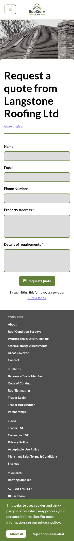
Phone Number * (17, 188)
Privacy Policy (18, 442)
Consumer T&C (18, 435)
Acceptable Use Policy (23, 449)
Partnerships (17, 412)
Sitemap (13, 463)
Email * (9, 167)
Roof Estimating (19, 390)
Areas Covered (18, 353)
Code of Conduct (20, 383)
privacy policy (37, 297)
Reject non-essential (48, 534)
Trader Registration (21, 404)
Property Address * (19, 210)
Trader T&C (16, 428)
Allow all (16, 534)
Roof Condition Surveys (24, 331)
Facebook (18, 496)
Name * (9, 146)
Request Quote (39, 281)
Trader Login (17, 397)
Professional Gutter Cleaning (28, 338)
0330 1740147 (21, 489)
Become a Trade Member (25, 376)
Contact (13, 360)
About (12, 324)
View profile (13, 126)
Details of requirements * (23, 244)
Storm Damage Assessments (27, 345)
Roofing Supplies (19, 480)
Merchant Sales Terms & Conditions (33, 456)
